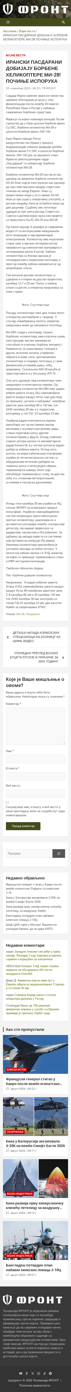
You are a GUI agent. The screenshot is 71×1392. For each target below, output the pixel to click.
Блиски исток (16, 1069)
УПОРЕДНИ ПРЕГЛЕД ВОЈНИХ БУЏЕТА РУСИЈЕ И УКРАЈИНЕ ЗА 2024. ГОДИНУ (34, 657)
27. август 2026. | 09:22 (20, 1088)
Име (10, 751)
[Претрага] (58, 853)
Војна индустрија (20, 1193)
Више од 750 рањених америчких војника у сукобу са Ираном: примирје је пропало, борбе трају (33, 1009)
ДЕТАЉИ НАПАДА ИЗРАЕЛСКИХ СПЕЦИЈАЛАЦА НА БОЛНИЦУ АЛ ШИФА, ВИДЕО (36, 637)
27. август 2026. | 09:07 (20, 1274)
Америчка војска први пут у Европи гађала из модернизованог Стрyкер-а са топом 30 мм (35, 984)
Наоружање (15, 1132)
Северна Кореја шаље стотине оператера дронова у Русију (31, 997)
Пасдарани (32, 614)
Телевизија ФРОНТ (46, 1380)
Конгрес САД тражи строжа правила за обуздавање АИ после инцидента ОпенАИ (32, 970)
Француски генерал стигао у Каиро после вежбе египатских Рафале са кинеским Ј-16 (34, 889)
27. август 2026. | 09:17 (20, 1150)
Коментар (13, 704)
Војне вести (15, 55)
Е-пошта (12, 768)
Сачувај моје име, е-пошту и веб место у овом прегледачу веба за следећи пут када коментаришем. (35, 811)
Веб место (13, 785)
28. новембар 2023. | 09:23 (23, 88)
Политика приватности (34, 1385)
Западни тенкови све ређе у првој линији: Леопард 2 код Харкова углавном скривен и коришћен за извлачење (33, 955)
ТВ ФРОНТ (49, 88)
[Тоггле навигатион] (8, 22)
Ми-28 (20, 614)
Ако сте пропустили (25, 1029)
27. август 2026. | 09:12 (20, 1212)
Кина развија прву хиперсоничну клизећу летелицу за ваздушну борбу (35, 1207)
